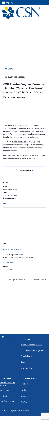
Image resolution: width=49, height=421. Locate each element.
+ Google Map (8, 262)
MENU (9, 2)
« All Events (8, 68)
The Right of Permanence (17, 280)
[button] (4, 2)
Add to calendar (24, 170)
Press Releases (26, 356)
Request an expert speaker (31, 345)
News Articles (26, 368)
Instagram (25, 396)
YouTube (24, 402)
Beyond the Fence (38, 280)
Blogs (23, 362)
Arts (4, 203)
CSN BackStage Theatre (12, 249)
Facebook (24, 384)
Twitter (23, 390)
